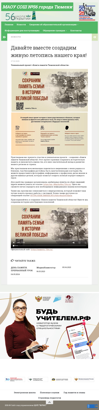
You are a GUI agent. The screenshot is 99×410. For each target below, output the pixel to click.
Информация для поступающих (22, 30)
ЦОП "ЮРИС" (40, 405)
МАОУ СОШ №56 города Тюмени (37, 7)
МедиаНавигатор (46, 267)
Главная (9, 24)
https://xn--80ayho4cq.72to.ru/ (57, 184)
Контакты (76, 30)
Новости (21, 24)
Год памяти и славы (74, 392)
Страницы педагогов (49, 398)
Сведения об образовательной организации (53, 24)
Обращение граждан (54, 30)
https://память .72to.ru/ (42, 249)
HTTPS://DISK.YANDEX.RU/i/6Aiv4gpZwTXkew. (51, 195)
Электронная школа (25, 392)
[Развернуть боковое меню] (4, 37)
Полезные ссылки (49, 392)
